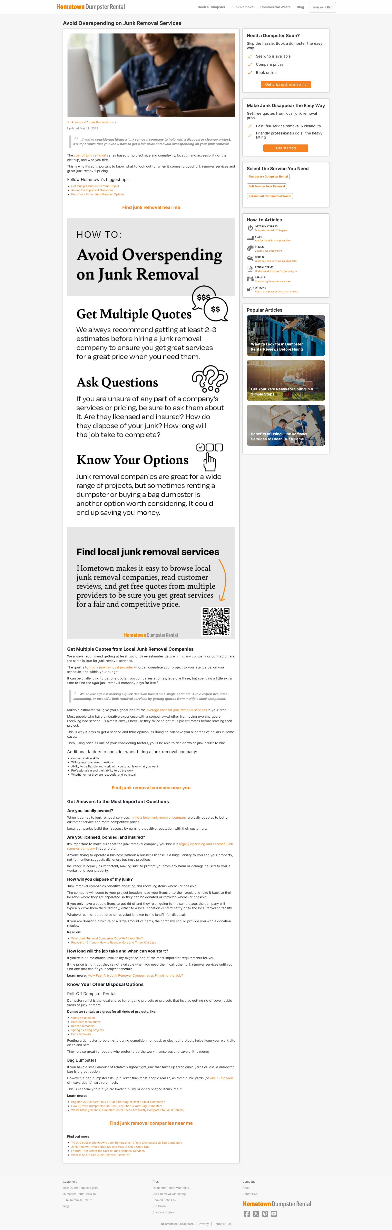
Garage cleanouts (83, 1017)
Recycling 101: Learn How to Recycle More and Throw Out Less (113, 942)
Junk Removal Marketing (169, 1194)
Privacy (204, 1224)
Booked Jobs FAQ (165, 1200)
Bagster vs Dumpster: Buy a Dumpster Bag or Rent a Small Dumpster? (118, 1101)
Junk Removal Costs (102, 122)
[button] (247, 1213)
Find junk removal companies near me (151, 1123)
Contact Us (250, 1194)
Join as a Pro (322, 7)
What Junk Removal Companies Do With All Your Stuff (107, 938)
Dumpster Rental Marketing (171, 1187)
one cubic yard (221, 1078)
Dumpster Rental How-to (79, 1194)
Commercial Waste (275, 7)
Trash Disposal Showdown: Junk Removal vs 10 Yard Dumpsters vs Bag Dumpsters (126, 1142)
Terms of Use (223, 1224)
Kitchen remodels (82, 1026)
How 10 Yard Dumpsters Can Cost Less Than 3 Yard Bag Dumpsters (116, 1106)
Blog (300, 7)
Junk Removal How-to (77, 1200)
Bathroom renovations (85, 1022)
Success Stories (163, 1212)
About (247, 1187)
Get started (286, 148)
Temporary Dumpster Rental (268, 176)
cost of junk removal (90, 155)
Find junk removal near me (151, 207)
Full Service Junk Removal (267, 186)
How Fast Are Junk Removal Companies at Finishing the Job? (135, 975)
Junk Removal (243, 7)
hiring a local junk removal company (159, 817)
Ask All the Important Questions (92, 190)
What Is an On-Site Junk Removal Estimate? (100, 1155)
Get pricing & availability (286, 84)
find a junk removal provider (111, 667)
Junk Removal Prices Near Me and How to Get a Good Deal (110, 1146)
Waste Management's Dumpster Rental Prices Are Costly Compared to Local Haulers (127, 1110)
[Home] (91, 7)
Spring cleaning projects (87, 1030)
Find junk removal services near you (151, 787)
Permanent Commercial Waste (270, 196)
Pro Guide (159, 1206)
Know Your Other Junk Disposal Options (97, 194)
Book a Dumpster (212, 7)
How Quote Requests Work (81, 1187)
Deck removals (81, 1034)
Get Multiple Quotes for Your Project (95, 186)
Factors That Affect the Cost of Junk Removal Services (108, 1150)
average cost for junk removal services (177, 710)
